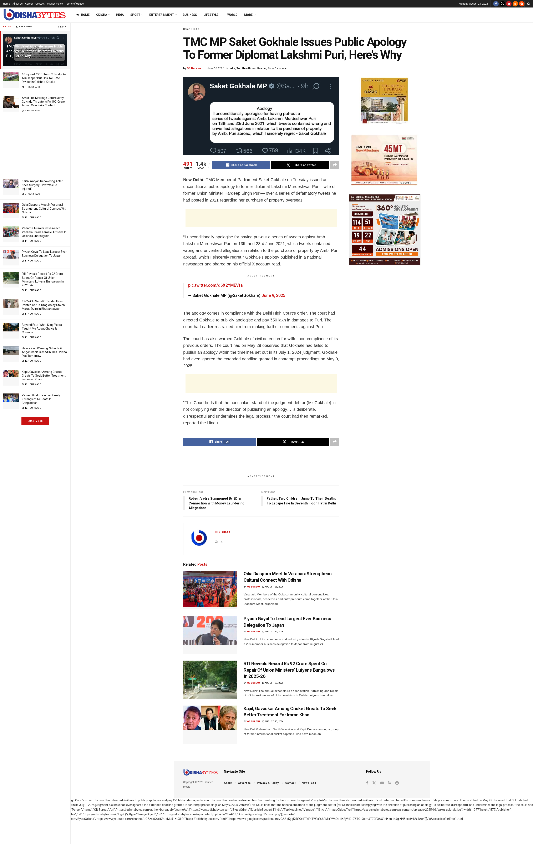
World (232, 14)
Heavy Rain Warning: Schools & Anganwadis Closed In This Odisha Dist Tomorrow (44, 352)
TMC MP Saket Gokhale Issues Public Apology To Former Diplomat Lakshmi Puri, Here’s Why (35, 51)
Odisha (101, 14)
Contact (40, 3)
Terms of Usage (74, 3)
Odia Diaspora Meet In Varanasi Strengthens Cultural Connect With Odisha (44, 208)
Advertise (244, 782)
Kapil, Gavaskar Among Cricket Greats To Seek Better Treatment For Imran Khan (44, 375)
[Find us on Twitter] (502, 3)
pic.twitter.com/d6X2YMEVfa (215, 285)
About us (17, 3)
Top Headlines (246, 68)
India (120, 14)
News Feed (309, 782)
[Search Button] (528, 3)
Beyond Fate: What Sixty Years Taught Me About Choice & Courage (42, 328)
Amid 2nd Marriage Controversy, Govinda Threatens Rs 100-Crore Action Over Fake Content (43, 101)
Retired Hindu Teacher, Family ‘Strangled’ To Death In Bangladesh (41, 399)
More (248, 14)
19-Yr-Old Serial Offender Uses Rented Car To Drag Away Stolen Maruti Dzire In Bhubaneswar (43, 305)
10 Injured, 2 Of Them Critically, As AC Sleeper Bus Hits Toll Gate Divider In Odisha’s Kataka (44, 78)
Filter (61, 26)
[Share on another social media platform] (334, 165)
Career (29, 3)
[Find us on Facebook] (496, 3)
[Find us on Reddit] (521, 3)
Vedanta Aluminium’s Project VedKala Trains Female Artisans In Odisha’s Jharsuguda (44, 232)
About (228, 782)
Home (6, 3)
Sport (135, 14)
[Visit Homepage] (34, 15)
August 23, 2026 (273, 586)
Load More (35, 421)
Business (190, 14)
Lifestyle (211, 14)
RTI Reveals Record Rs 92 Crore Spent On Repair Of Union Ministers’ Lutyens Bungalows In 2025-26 (289, 670)
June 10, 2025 (216, 68)
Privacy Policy (55, 3)
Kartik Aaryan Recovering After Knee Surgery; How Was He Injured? (42, 184)
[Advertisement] (35, 146)
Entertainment (161, 14)
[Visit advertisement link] (385, 101)
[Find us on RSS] (515, 3)
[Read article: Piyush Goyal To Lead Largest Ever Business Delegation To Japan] (210, 635)
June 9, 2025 (273, 295)
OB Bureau (194, 68)
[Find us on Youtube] (509, 3)
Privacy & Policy (268, 782)
